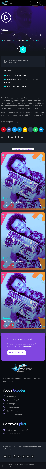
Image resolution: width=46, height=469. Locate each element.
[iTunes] (19, 456)
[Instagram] (23, 456)
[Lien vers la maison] (7, 3)
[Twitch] (14, 456)
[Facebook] (28, 456)
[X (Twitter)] (10, 456)
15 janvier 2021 (19, 41)
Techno (14, 122)
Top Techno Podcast (13, 202)
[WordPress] (5, 456)
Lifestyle (5, 29)
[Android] (32, 456)
